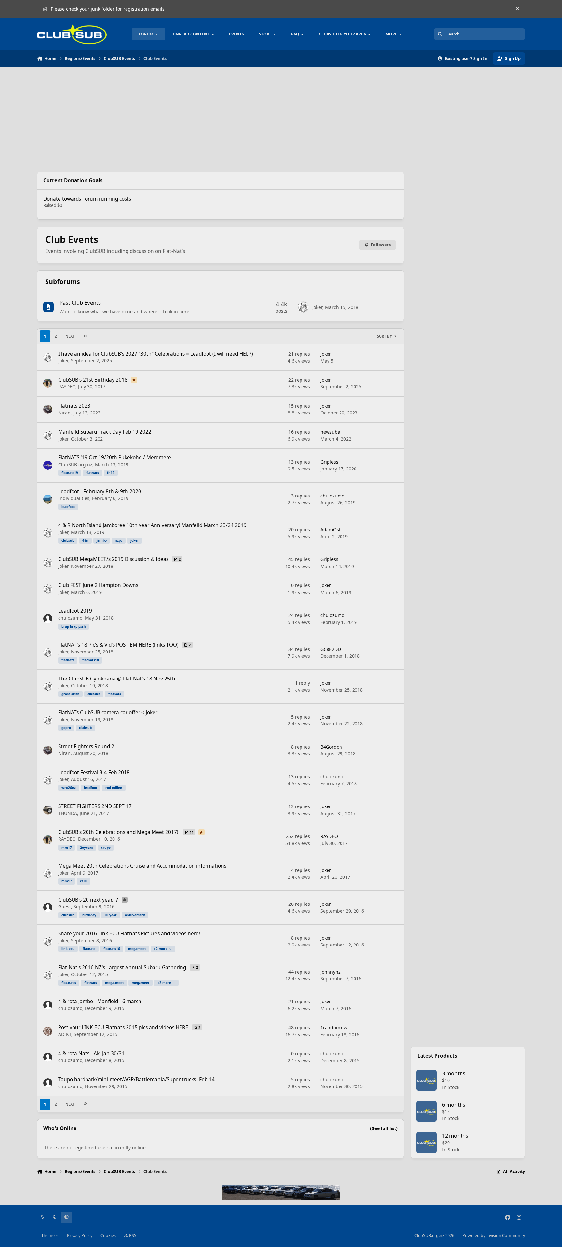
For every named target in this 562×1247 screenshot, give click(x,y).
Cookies (108, 1235)
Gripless (329, 462)
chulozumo (332, 496)
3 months (453, 1073)
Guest (64, 907)
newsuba (330, 432)
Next (69, 336)
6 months (453, 1104)
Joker (317, 307)
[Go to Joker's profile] (303, 307)
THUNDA (67, 813)
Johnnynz (330, 972)
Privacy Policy (79, 1235)
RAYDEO (66, 387)
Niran (64, 413)
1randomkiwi (334, 1027)
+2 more (160, 948)
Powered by (493, 1235)
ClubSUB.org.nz (75, 464)
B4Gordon (331, 747)
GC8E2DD (330, 649)
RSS (132, 1235)
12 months (455, 1135)
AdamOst (330, 529)
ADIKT (64, 1034)
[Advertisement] (220, 119)
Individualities (73, 498)
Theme (48, 1235)
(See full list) (384, 1128)
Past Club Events (80, 302)
